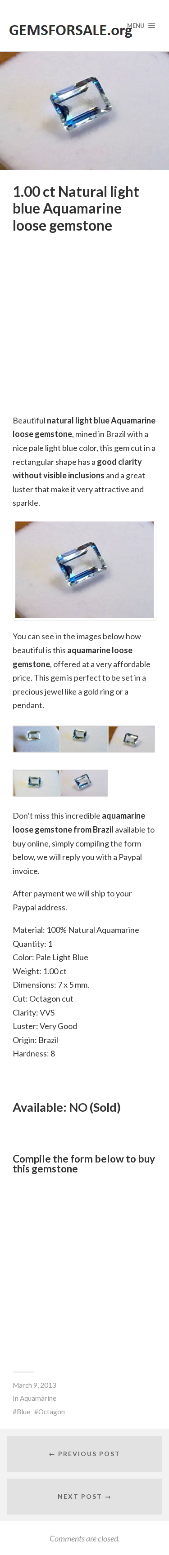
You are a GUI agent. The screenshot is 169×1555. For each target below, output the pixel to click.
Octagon (51, 1412)
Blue (23, 1412)
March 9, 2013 (34, 1385)
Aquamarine (38, 1398)
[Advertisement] (84, 1267)
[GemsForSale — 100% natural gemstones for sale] (85, 25)
